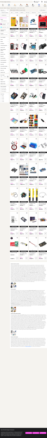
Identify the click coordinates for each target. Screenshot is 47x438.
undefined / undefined (5, 12)
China (39, 12)
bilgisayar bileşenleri (28, 346)
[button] (13, 52)
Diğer (12, 12)
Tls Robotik (16, 12)
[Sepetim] (42, 2)
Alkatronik (21, 12)
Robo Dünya (27, 12)
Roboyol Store (34, 12)
